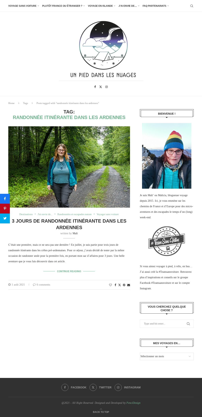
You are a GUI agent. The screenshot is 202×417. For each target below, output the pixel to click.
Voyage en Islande (100, 6)
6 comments (43, 284)
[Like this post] (110, 285)
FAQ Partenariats (154, 6)
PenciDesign (133, 402)
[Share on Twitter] (119, 285)
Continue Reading (69, 271)
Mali (75, 233)
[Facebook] (95, 86)
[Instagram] (106, 86)
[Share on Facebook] (115, 285)
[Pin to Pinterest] (124, 285)
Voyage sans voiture (22, 6)
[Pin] (5, 209)
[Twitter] (100, 86)
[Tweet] (5, 218)
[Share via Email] (128, 285)
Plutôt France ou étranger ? (62, 6)
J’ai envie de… (128, 6)
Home (11, 103)
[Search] (192, 6)
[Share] (5, 199)
